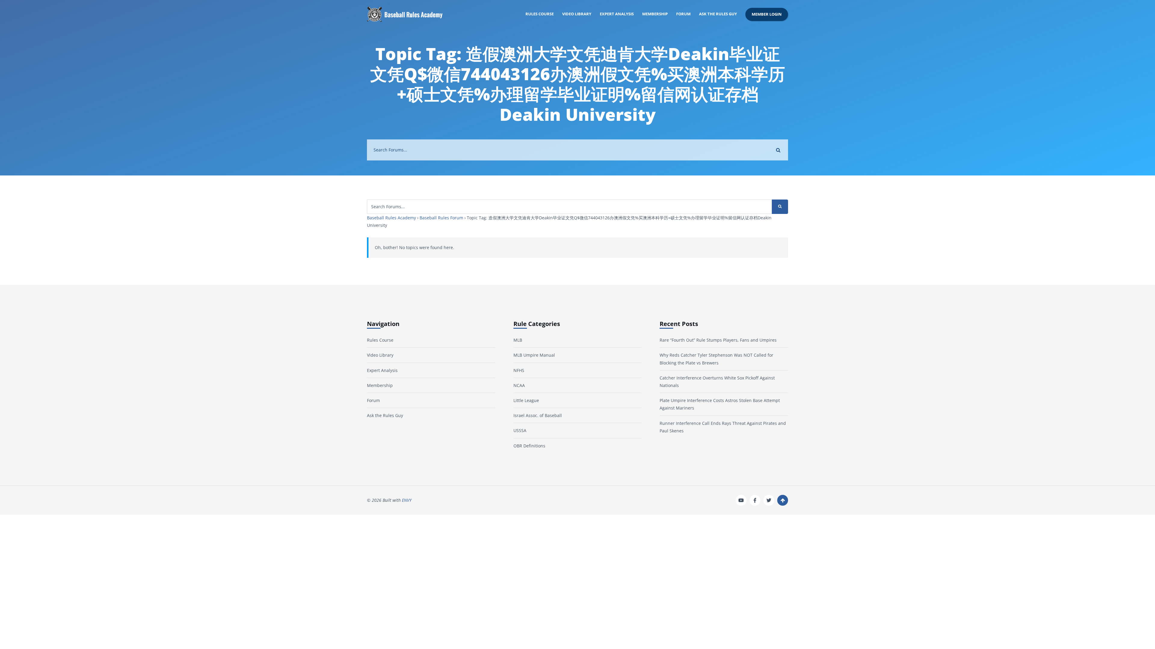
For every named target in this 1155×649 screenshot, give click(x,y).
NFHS (518, 370)
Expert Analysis (617, 14)
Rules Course (539, 14)
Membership (655, 14)
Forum (683, 14)
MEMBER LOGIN (767, 14)
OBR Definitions (529, 446)
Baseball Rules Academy (391, 218)
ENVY (406, 500)
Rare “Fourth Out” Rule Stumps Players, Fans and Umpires (718, 340)
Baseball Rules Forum (441, 218)
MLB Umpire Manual (534, 355)
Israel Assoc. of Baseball (537, 415)
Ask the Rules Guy (718, 14)
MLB (517, 340)
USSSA (519, 430)
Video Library (576, 14)
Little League (526, 400)
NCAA (519, 385)
